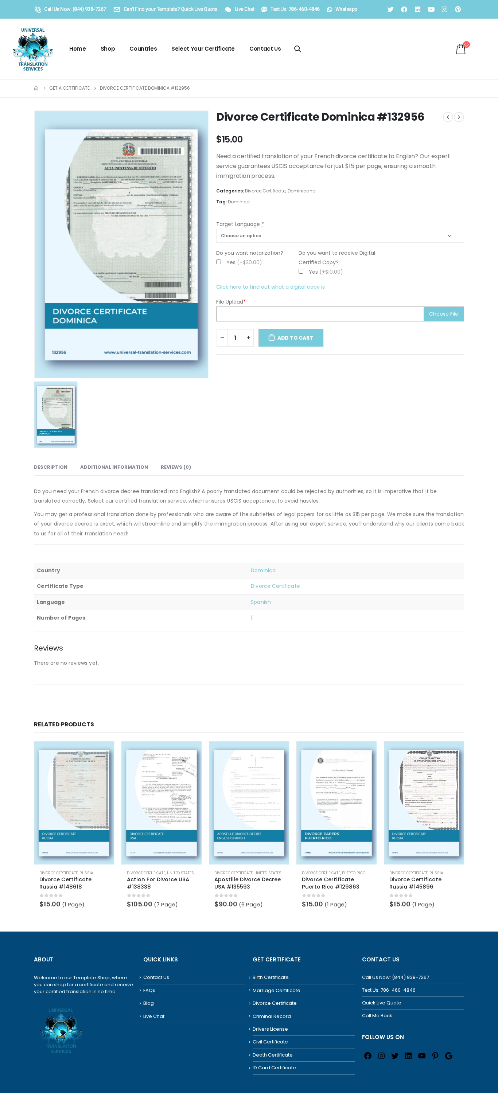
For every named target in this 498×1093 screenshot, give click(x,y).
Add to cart (295, 337)
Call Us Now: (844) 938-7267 (395, 977)
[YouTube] (421, 1055)
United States (180, 873)
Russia (86, 873)
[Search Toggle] (297, 49)
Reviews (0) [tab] (176, 467)
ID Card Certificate (274, 1067)
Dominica (239, 202)
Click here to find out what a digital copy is (270, 286)
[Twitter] (390, 9)
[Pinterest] (458, 9)
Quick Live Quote (381, 1002)
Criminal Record (272, 1016)
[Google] (448, 1055)
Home (77, 48)
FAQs (149, 990)
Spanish (261, 602)
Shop (108, 48)
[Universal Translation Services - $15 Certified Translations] (31, 48)
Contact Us (265, 48)
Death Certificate (273, 1054)
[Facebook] (404, 9)
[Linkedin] (417, 9)
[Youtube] (431, 9)
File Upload (231, 301)
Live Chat (153, 1016)
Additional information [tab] (114, 467)
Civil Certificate (270, 1041)
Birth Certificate (271, 977)
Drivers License (270, 1029)
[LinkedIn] (408, 1055)
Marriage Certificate (276, 990)
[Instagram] (444, 9)
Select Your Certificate (203, 48)
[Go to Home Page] (36, 88)
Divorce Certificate (265, 191)
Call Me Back (377, 1015)
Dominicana (302, 191)
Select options (102, 753)
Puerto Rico (353, 873)
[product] (74, 803)
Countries (143, 48)
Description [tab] (50, 467)
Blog (148, 1003)
